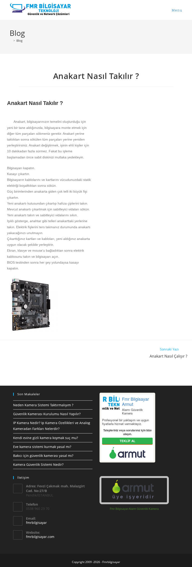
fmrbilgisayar (36, 522)
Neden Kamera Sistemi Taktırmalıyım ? (43, 405)
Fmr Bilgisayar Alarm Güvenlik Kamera (134, 509)
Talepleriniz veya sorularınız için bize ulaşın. (127, 432)
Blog (19, 40)
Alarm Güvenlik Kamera (132, 411)
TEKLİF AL (127, 441)
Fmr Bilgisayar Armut (135, 401)
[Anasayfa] (11, 40)
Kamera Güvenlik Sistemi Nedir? (38, 464)
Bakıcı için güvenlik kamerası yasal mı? (43, 455)
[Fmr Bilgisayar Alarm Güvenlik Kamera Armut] (134, 490)
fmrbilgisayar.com (40, 536)
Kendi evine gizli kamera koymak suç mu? (45, 438)
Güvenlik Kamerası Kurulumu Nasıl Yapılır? (47, 414)
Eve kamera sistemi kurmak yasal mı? (42, 446)
